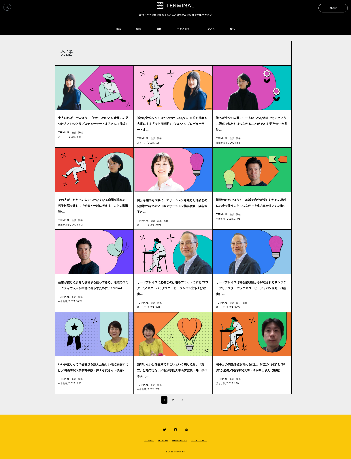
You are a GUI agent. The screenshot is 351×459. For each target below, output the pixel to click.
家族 (159, 28)
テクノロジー (184, 28)
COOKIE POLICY (199, 440)
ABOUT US (163, 440)
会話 (118, 28)
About (333, 7)
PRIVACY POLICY (179, 440)
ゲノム (211, 28)
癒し (232, 28)
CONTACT (149, 440)
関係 (138, 28)
